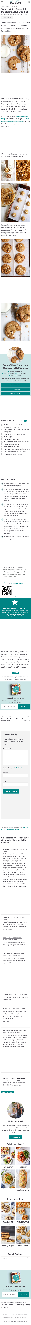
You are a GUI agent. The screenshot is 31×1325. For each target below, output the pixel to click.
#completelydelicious (14, 616)
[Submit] (28, 1258)
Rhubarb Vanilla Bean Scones (6, 719)
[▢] (2, 425)
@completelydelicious (13, 614)
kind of (18, 116)
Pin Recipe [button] (15, 389)
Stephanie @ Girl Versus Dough (14, 1078)
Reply (5, 851)
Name (5, 772)
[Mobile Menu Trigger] (2, 2)
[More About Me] (15, 1110)
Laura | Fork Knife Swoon (12, 938)
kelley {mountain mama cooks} (14, 1030)
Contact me (6, 1316)
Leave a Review (16, 393)
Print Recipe (15, 385)
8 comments (8, 679)
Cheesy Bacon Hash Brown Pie (23, 719)
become (24, 116)
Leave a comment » (20, 679)
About (15, 1314)
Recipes (8, 6)
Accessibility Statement (20, 1316)
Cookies (15, 672)
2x (28, 421)
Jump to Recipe (8, 17)
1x (25, 421)
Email (5, 781)
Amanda (6, 917)
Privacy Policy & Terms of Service (15, 1318)
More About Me (15, 1137)
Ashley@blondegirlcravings (13, 954)
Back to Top (7, 1314)
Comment (7, 749)
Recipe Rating (7, 768)
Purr (26, 1321)
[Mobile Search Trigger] (28, 2)
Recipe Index (22, 1314)
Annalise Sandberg (8, 14)
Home (2, 6)
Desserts (14, 6)
